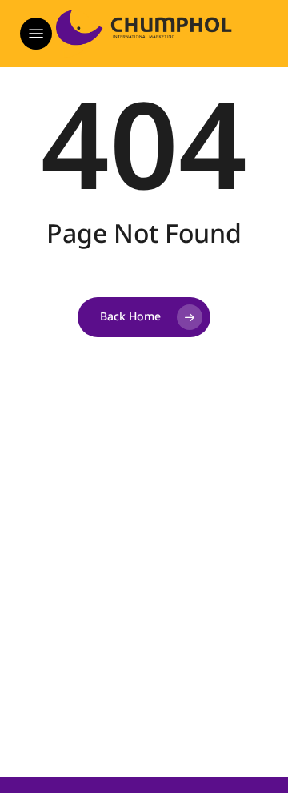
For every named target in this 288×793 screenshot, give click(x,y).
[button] (36, 34)
